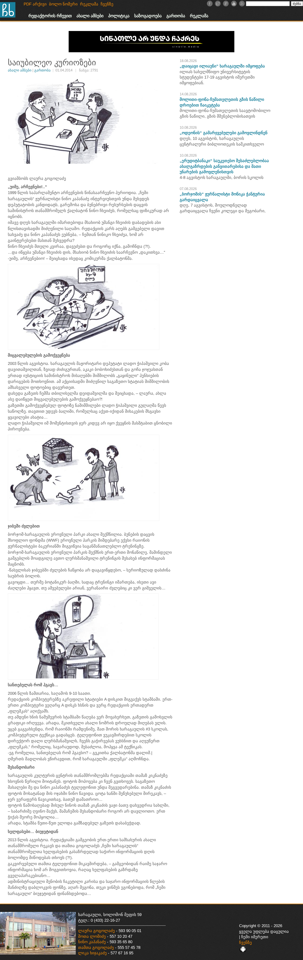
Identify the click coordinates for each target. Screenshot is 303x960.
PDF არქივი (35, 4)
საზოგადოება (148, 15)
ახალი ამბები (89, 15)
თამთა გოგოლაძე (96, 947)
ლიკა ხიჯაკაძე (92, 953)
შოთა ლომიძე (92, 936)
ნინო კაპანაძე (92, 942)
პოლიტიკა (118, 15)
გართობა (175, 15)
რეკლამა (199, 15)
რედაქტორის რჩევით (50, 15)
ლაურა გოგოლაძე (96, 931)
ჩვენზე (245, 942)
